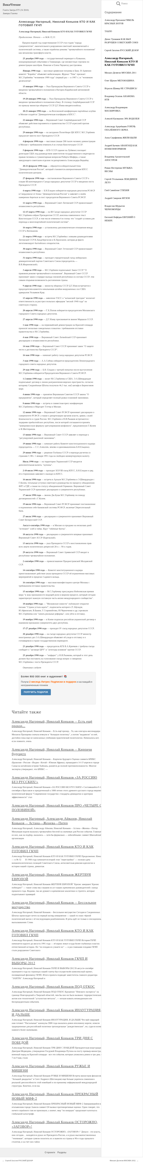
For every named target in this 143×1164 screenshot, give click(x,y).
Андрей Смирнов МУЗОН (117, 198)
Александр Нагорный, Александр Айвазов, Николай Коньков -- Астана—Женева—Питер (52, 820)
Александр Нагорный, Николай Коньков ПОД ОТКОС (53, 986)
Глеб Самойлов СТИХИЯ (117, 190)
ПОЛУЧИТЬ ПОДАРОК (36, 692)
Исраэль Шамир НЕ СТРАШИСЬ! (121, 88)
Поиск (121, 3)
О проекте (50, 1152)
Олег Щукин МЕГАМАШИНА (119, 80)
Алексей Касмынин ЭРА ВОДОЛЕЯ (122, 118)
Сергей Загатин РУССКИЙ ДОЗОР (122, 50)
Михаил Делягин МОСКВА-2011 (120, 72)
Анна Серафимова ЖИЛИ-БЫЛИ (121, 137)
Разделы (61, 1152)
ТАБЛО (108, 31)
